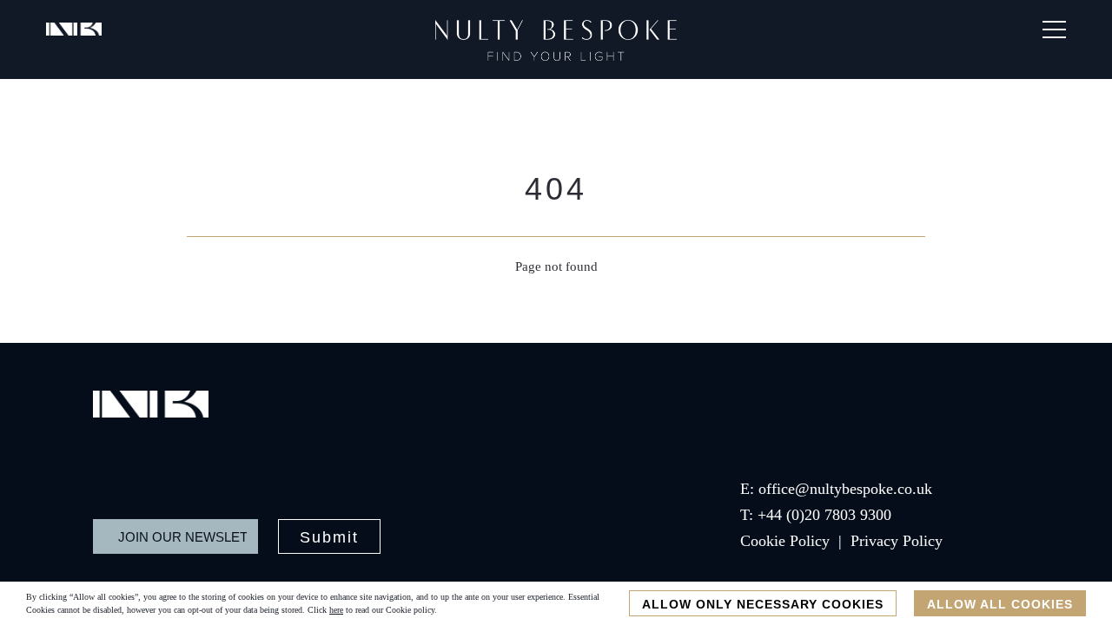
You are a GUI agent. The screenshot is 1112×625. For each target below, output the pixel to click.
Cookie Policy (785, 540)
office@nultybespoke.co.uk (845, 488)
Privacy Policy (897, 540)
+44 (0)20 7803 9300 (824, 514)
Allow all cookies (1000, 604)
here (336, 610)
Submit (329, 537)
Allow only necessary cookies (763, 604)
